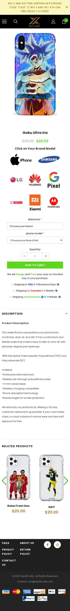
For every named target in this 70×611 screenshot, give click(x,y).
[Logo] (34, 21)
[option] (35, 74)
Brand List (35, 219)
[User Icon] (53, 21)
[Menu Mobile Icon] (4, 21)
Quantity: (35, 249)
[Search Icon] (16, 22)
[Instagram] (57, 544)
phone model (35, 233)
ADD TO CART (35, 265)
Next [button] (65, 480)
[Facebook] (47, 544)
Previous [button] (4, 480)
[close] (67, 7)
